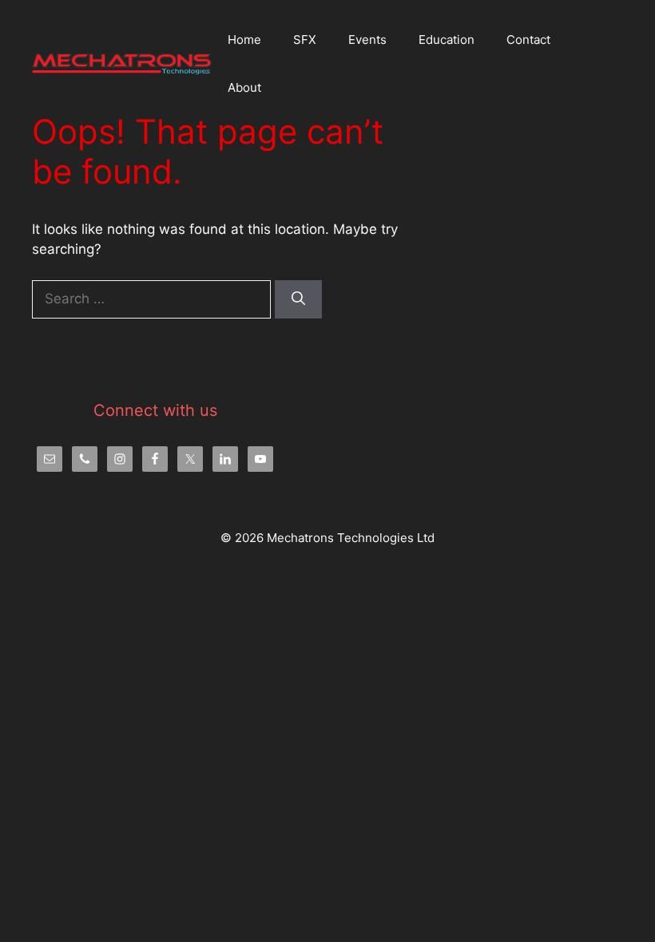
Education (446, 39)
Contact (528, 39)
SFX (304, 39)
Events (367, 39)
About (244, 87)
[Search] (298, 299)
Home (244, 39)
